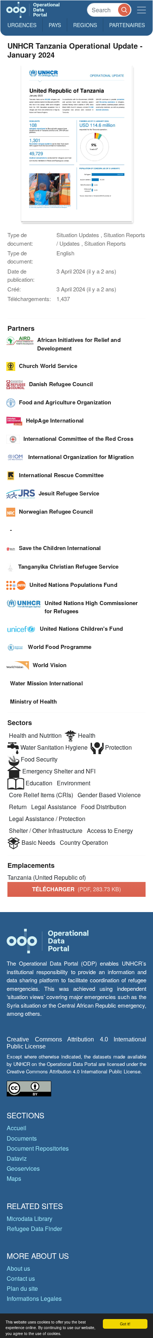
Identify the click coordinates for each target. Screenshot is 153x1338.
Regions (85, 25)
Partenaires (127, 25)
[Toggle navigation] (141, 9)
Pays (55, 25)
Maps (14, 1178)
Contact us (21, 1278)
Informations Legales (34, 1298)
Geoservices (23, 1168)
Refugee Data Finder (34, 1228)
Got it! (125, 1323)
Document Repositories (38, 1148)
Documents (22, 1138)
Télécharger (76, 889)
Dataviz (17, 1158)
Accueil (16, 1128)
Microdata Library (29, 1218)
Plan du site (22, 1288)
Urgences (21, 25)
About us (18, 1268)
